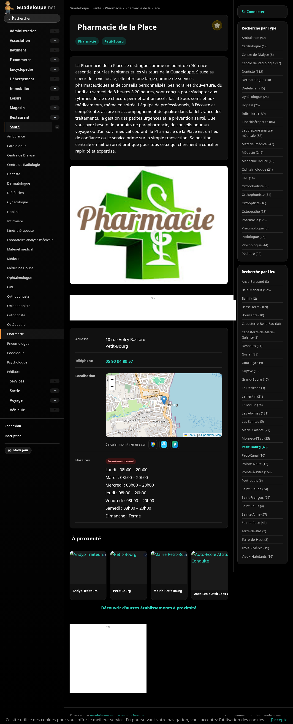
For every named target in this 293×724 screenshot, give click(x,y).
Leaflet (191, 435)
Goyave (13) (250, 371)
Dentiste (13, 174)
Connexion (13, 426)
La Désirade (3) (253, 388)
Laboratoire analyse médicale (30, 239)
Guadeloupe (79, 8)
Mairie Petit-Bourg (168, 591)
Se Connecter (253, 11)
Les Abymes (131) (255, 413)
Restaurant (20, 117)
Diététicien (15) (253, 88)
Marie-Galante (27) (256, 430)
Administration (23, 31)
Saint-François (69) (256, 497)
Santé (15, 127)
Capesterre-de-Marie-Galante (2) (258, 334)
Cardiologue (16, 145)
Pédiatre (13, 371)
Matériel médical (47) (258, 144)
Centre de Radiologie (23, 164)
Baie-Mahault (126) (256, 290)
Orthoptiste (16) (254, 203)
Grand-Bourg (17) (255, 379)
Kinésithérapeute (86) (258, 122)
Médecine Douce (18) (258, 161)
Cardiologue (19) (254, 46)
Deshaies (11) (252, 346)
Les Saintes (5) (253, 421)
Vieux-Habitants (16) (257, 556)
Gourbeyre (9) (252, 363)
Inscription (13, 436)
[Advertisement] (153, 310)
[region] (164, 405)
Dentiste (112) (252, 71)
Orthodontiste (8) (255, 186)
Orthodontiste (18, 296)
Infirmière (15, 221)
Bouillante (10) (253, 315)
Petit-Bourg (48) (255, 447)
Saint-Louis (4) (253, 506)
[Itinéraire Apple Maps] (174, 444)
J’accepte (279, 719)
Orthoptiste (16, 315)
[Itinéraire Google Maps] (152, 444)
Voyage (16, 400)
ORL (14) (248, 178)
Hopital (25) (251, 105)
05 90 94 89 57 (119, 361)
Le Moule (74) (252, 405)
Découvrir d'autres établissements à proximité (149, 608)
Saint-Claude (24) (255, 489)
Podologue (15, 352)
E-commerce (20, 59)
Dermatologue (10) (256, 80)
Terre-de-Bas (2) (254, 531)
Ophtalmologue (19, 277)
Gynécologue (17, 202)
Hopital (13, 211)
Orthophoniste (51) (256, 194)
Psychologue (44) (255, 245)
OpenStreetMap (211, 435)
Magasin (17, 107)
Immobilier (20, 88)
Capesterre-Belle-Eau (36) (261, 323)
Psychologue (17, 362)
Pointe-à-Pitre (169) (256, 472)
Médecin (13, 258)
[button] (164, 400)
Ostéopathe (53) (254, 211)
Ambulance (16, 136)
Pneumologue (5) (255, 228)
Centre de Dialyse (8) (258, 54)
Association (20, 40)
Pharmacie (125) (254, 220)
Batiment (18, 50)
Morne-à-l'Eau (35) (256, 438)
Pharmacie (15, 333)
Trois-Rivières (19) (255, 548)
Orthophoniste (18, 305)
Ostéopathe (16, 324)
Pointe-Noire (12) (255, 464)
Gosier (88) (250, 354)
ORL (10, 287)
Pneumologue (18, 343)
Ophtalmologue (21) (257, 169)
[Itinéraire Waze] (163, 444)
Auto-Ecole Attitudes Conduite (217, 594)
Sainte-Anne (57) (254, 514)
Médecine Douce (20, 268)
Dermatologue (18, 183)
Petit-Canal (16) (253, 455)
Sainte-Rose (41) (254, 522)
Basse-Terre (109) (255, 307)
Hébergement (22, 79)
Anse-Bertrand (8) (255, 281)
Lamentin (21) (252, 396)
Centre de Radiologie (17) (261, 63)
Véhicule (17, 410)
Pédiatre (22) (251, 253)
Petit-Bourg (114, 41)
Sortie (15, 390)
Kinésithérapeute (20, 230)
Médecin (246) (252, 152)
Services (17, 381)
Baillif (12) (249, 298)
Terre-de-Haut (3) (255, 539)
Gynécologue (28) (255, 96)
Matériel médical (20, 249)
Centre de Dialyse (21, 155)
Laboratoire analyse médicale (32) (257, 133)
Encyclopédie (21, 69)
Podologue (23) (253, 236)
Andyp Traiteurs (85, 591)
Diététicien (15, 192)
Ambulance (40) (254, 37)
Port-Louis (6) (252, 480)
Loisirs (16, 98)
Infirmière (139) (254, 113)
